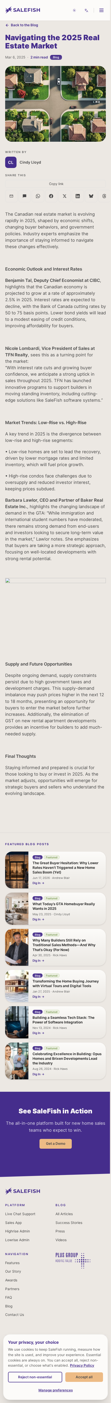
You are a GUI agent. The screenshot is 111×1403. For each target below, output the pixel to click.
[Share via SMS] (25, 196)
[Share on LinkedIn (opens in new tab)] (78, 196)
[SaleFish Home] (22, 1193)
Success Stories (69, 1223)
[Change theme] (74, 10)
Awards (11, 1280)
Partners (12, 1289)
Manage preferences (55, 1390)
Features (12, 1263)
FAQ (8, 1297)
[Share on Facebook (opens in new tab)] (51, 196)
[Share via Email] (11, 196)
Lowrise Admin (17, 1240)
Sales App (13, 1223)
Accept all (84, 1377)
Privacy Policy (82, 1365)
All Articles (64, 1214)
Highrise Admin (17, 1231)
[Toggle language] (86, 10)
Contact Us (14, 1315)
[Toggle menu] (101, 10)
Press (60, 1231)
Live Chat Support (20, 1214)
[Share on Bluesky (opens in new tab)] (91, 196)
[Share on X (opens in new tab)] (64, 196)
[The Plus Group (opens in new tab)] (73, 1267)
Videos (61, 1240)
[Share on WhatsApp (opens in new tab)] (38, 196)
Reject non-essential (35, 1377)
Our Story (13, 1271)
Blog (8, 1306)
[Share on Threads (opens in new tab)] (104, 196)
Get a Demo (55, 1143)
